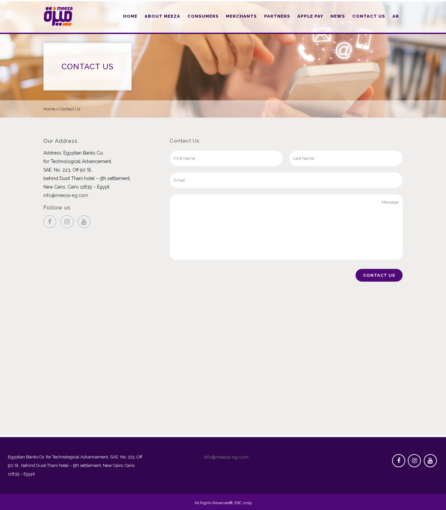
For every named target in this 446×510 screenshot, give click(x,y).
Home (49, 109)
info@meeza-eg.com (65, 195)
